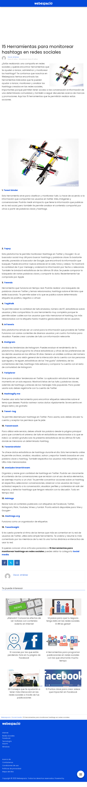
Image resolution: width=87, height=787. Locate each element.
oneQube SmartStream (17, 467)
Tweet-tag (10, 411)
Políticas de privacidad (11, 768)
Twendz (8, 282)
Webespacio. (22, 778)
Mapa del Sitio (8, 772)
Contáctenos (7, 762)
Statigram (9, 342)
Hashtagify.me (12, 393)
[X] (10, 562)
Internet (5, 733)
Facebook (6, 738)
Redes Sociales (8, 736)
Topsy (7, 248)
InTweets (9, 324)
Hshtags (9, 498)
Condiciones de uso (10, 765)
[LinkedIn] (17, 562)
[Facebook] (4, 562)
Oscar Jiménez (13, 57)
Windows (6, 747)
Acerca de (6, 759)
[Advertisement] (43, 25)
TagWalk (9, 303)
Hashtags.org (12, 516)
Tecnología (7, 741)
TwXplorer (9, 372)
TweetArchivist (12, 446)
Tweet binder (11, 190)
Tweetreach (11, 425)
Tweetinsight (12, 527)
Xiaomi (5, 744)
